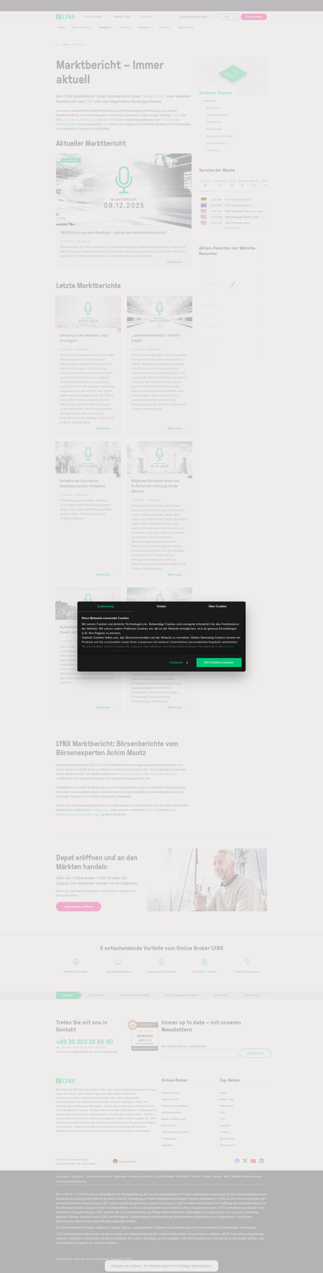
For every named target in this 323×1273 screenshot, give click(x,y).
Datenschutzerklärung (167, 651)
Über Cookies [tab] (218, 606)
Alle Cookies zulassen (219, 662)
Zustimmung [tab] (105, 606)
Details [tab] (161, 606)
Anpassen (176, 662)
